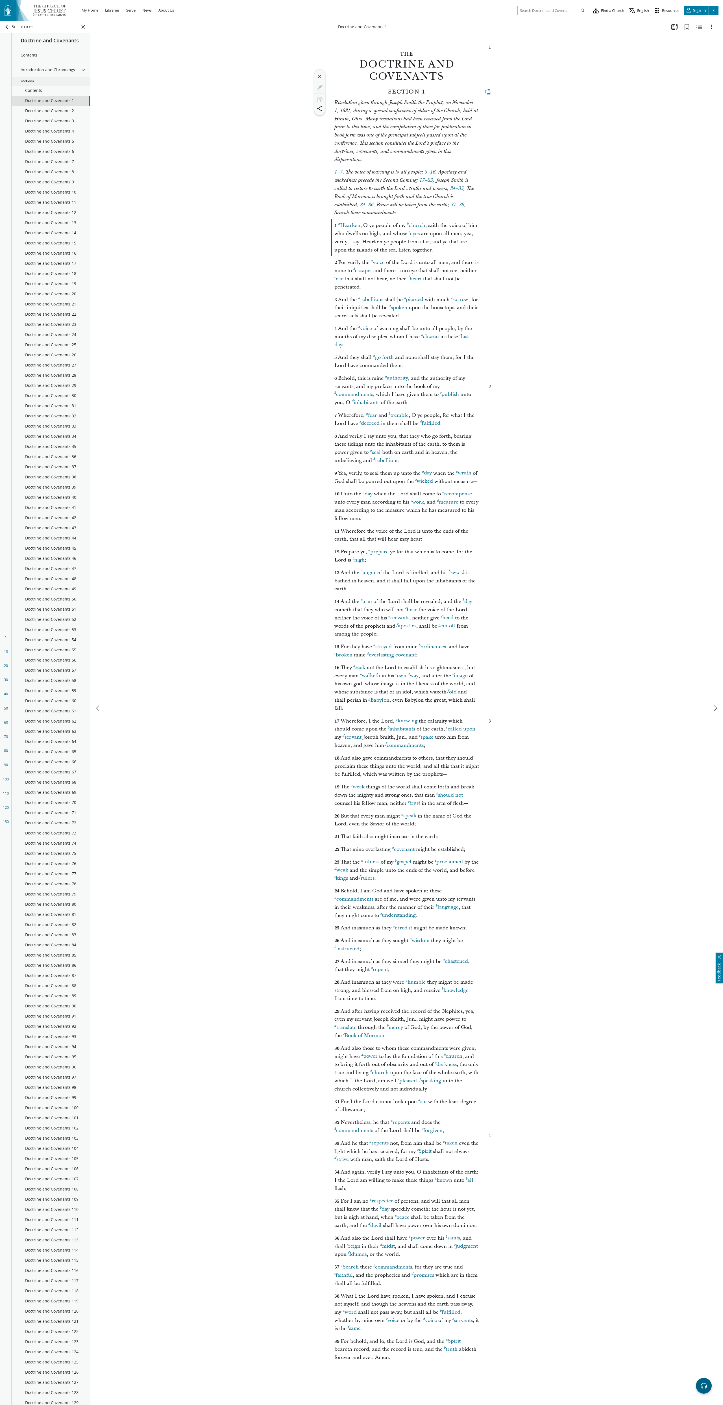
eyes (415, 233)
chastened (456, 961)
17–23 (426, 180)
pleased (408, 1080)
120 (6, 807)
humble (417, 982)
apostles (407, 626)
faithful (344, 1275)
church (417, 225)
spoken (399, 307)
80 (6, 750)
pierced (414, 299)
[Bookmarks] (686, 27)
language (448, 907)
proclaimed (449, 862)
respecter (382, 1201)
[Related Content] (699, 27)
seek (360, 667)
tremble (399, 415)
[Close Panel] (83, 26)
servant (353, 737)
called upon (461, 728)
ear (339, 278)
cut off (447, 626)
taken (451, 1143)
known (444, 1180)
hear (412, 609)
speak (409, 815)
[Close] (319, 76)
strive (342, 1159)
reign (354, 1246)
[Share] (319, 108)
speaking (431, 1080)
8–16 (429, 172)
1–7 (338, 172)
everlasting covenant (392, 654)
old (453, 691)
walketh (371, 675)
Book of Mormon (364, 1035)
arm (367, 601)
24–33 (456, 188)
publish (450, 394)
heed (448, 617)
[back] (7, 26)
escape (362, 270)
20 (6, 665)
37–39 (457, 204)
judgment (467, 1246)
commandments (354, 394)
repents (401, 1122)
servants (399, 617)
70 (6, 736)
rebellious (371, 299)
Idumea (358, 1254)
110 (6, 793)
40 (6, 693)
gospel (404, 862)
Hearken (350, 225)
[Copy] (319, 99)
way (414, 675)
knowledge (456, 990)
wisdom (421, 940)
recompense (458, 493)
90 (6, 764)
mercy (396, 1027)
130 (6, 821)
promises (423, 1275)
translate (346, 1027)
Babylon (379, 700)
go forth (384, 357)
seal (376, 452)
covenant (404, 849)
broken (344, 654)
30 (6, 679)
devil (376, 1225)
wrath (464, 473)
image (461, 675)
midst (388, 1246)
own (401, 675)
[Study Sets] (674, 27)
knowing (407, 721)
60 (6, 722)
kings (342, 878)
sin (423, 1101)
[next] (715, 708)
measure (448, 502)
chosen (431, 336)
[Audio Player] (704, 1386)
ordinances (433, 646)
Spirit (425, 1151)
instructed (348, 948)
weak (359, 786)
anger (369, 572)
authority (397, 378)
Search (351, 1266)
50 (6, 708)
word (351, 1312)
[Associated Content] (488, 92)
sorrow (460, 299)
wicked (425, 481)
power (370, 1056)
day (428, 473)
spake (427, 737)
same (355, 1328)
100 (6, 779)
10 (6, 651)
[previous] (98, 708)
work (418, 502)
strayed (383, 646)
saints (453, 1238)
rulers (367, 878)
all (470, 1180)
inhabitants (366, 402)
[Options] (711, 27)
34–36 (366, 204)
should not (450, 795)
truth (452, 1349)
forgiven (433, 1130)
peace (403, 1217)
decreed (370, 423)
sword (457, 572)
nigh (359, 559)
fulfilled (431, 423)
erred (401, 927)
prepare (379, 551)
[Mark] (319, 87)
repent (380, 969)
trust (415, 803)
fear (372, 415)
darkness (446, 1064)
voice (379, 262)
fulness (371, 862)
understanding (399, 915)
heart (416, 278)
